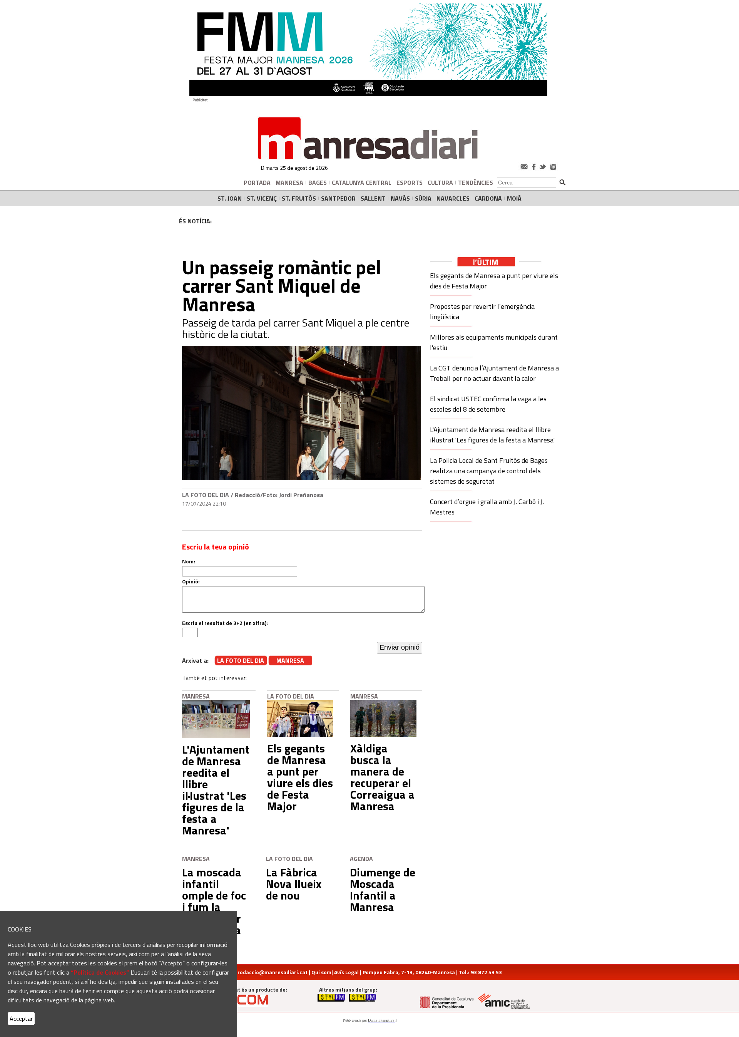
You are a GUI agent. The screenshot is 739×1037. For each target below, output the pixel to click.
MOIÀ (514, 198)
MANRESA (289, 182)
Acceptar (21, 1018)
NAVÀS (400, 198)
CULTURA (440, 182)
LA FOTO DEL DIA (205, 494)
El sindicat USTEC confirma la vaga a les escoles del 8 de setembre (488, 404)
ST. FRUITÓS (299, 198)
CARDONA (488, 198)
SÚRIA (423, 198)
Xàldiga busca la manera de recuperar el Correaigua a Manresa (382, 777)
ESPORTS (409, 182)
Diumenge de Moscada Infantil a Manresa (382, 889)
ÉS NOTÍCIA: (195, 221)
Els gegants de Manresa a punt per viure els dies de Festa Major (300, 777)
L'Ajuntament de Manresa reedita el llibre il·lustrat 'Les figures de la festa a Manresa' (215, 789)
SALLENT (373, 198)
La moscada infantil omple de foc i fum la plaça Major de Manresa (214, 901)
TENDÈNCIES (475, 182)
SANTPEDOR (338, 198)
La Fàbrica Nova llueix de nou (293, 883)
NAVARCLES (453, 198)
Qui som (321, 972)
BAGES (317, 182)
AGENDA (361, 858)
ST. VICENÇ (262, 198)
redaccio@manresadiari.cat (272, 972)
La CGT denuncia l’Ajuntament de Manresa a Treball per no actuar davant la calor (494, 373)
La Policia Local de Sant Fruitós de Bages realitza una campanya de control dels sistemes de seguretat (489, 470)
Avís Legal (346, 972)
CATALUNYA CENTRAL (361, 182)
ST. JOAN (229, 198)
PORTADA (257, 182)
